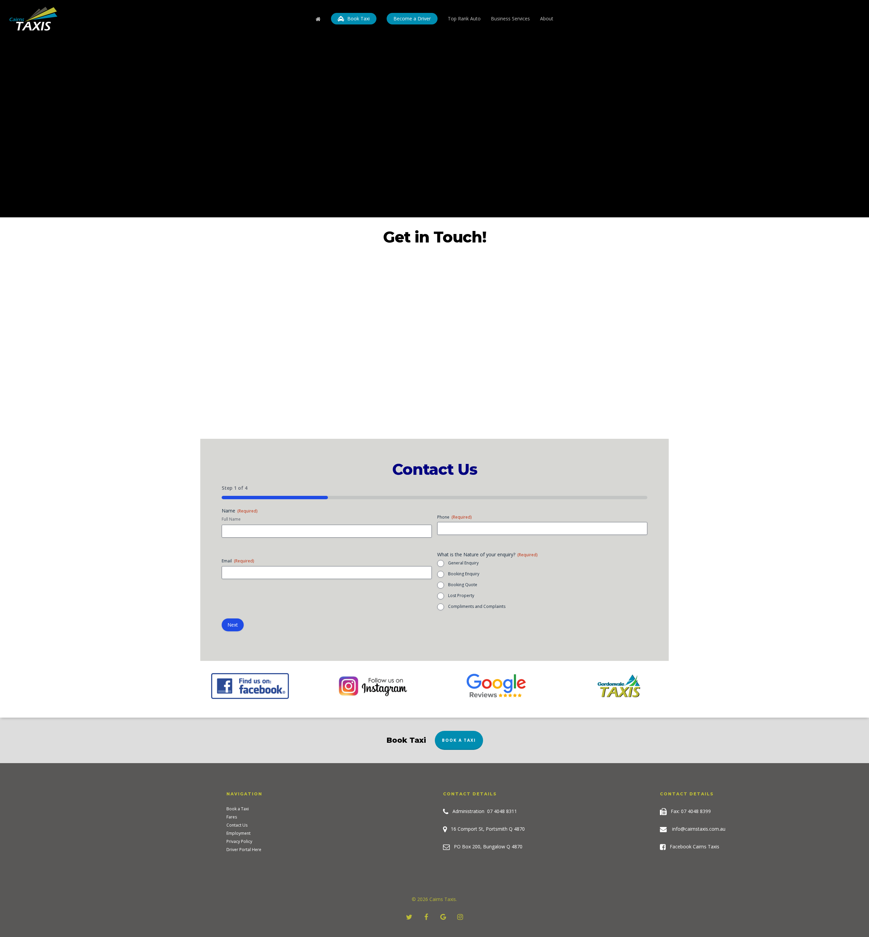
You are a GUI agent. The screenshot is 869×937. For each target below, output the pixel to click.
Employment (238, 833)
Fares (231, 817)
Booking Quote (462, 585)
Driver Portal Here (243, 849)
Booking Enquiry (463, 574)
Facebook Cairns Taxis (692, 846)
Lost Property (461, 595)
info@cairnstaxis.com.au (698, 829)
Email (238, 561)
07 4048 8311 (502, 811)
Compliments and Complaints (476, 606)
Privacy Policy (239, 841)
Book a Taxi (459, 740)
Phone (454, 517)
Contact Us (236, 825)
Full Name (231, 519)
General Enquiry (463, 563)
